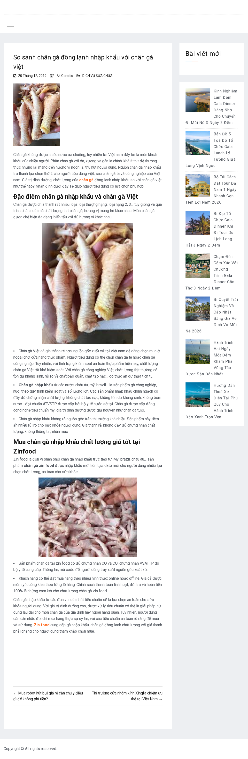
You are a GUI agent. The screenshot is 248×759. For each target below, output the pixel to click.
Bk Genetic (65, 76)
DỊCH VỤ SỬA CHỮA (97, 76)
